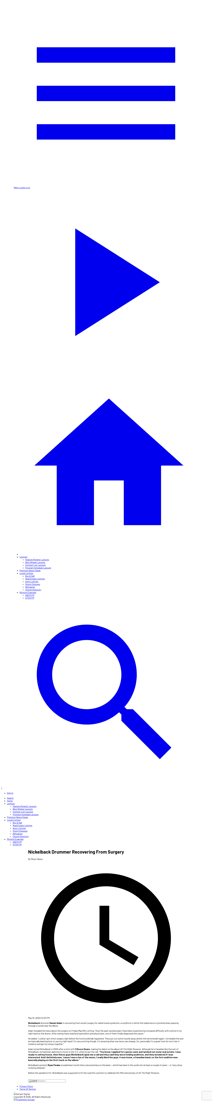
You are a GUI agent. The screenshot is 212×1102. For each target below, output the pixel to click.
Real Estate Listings (35, 578)
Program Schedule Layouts (38, 567)
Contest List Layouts (35, 565)
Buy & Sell (29, 576)
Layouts (23, 556)
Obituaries (30, 587)
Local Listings (26, 573)
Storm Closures (32, 584)
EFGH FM (29, 597)
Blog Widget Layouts (35, 562)
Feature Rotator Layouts (37, 559)
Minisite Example (27, 592)
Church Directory (33, 589)
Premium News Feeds (30, 570)
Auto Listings (31, 581)
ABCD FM (29, 595)
